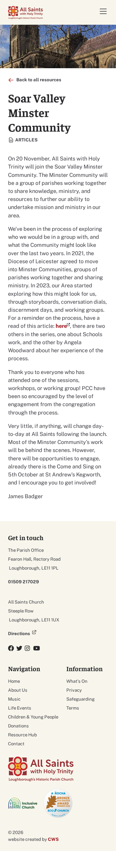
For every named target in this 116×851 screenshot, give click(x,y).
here (61, 326)
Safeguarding (80, 699)
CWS (53, 839)
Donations (18, 725)
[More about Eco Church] (58, 803)
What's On (76, 681)
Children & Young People (33, 716)
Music (14, 699)
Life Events (19, 707)
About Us (17, 690)
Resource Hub (22, 734)
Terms (72, 707)
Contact (16, 743)
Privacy (74, 690)
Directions (19, 633)
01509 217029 (23, 581)
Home (14, 681)
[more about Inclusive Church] (23, 803)
